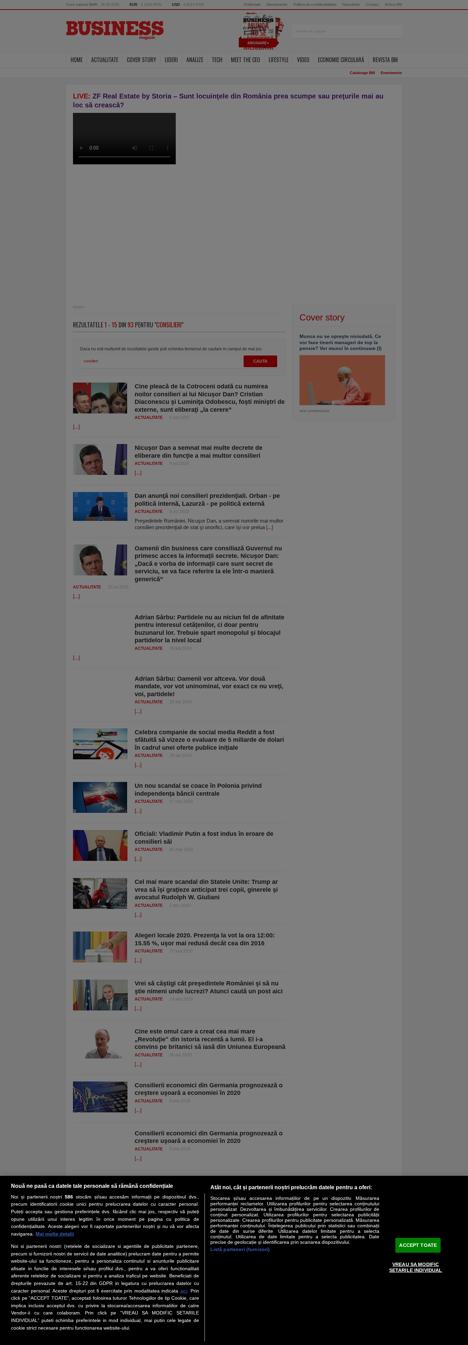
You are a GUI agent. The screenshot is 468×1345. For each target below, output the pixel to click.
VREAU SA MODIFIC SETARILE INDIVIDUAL (415, 1267)
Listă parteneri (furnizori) (240, 1249)
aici (183, 1291)
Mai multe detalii (55, 1234)
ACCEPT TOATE (418, 1245)
